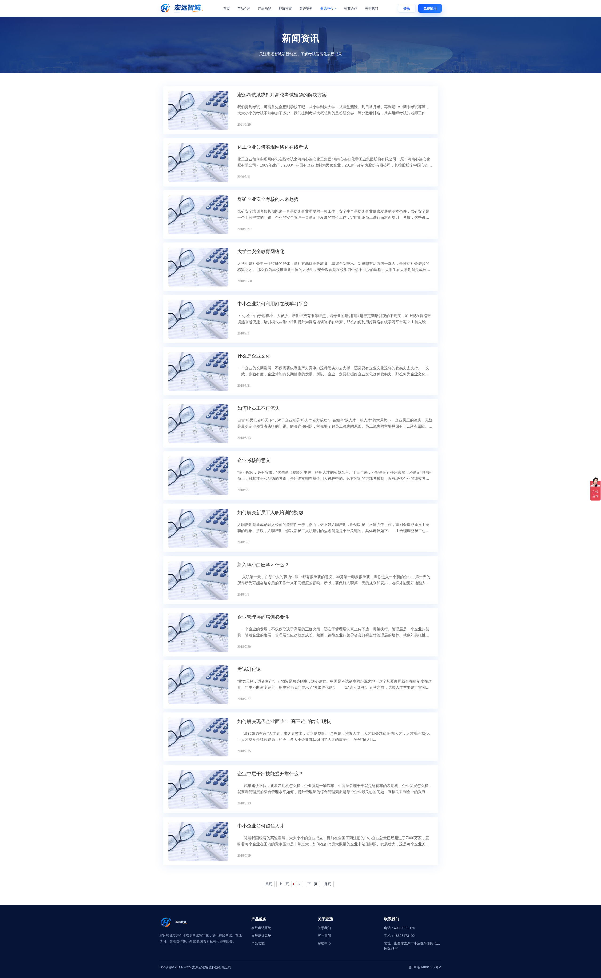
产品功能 (264, 8)
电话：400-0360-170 (399, 927)
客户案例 (306, 8)
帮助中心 (324, 943)
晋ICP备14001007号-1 (425, 967)
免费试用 (430, 8)
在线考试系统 (261, 927)
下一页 (312, 884)
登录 (406, 8)
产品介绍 (244, 8)
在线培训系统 (261, 935)
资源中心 (326, 8)
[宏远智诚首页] (181, 8)
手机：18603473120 (399, 935)
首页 (226, 8)
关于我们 (371, 8)
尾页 (327, 884)
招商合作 (350, 8)
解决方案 (285, 8)
